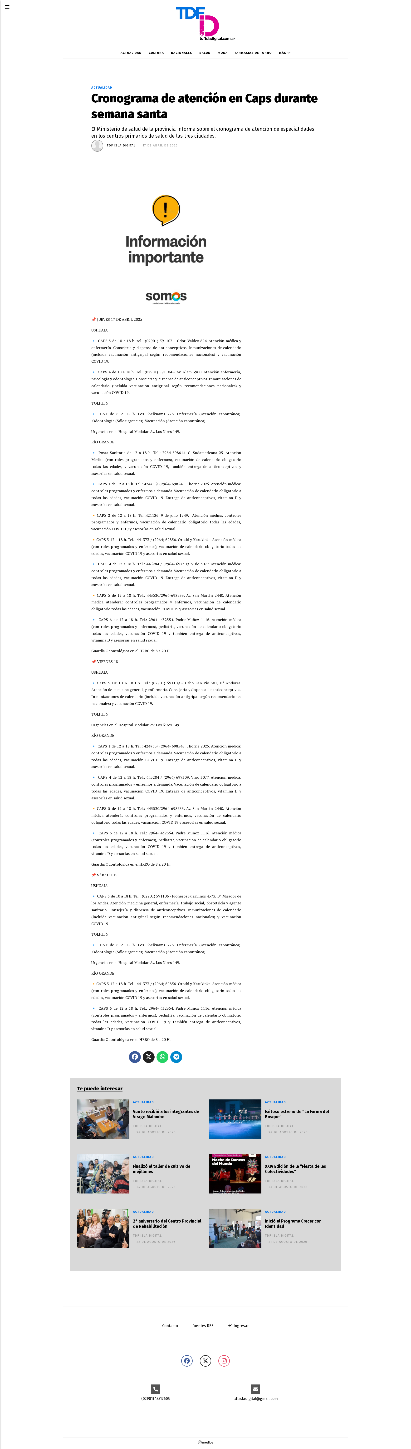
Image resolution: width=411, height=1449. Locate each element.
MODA (223, 53)
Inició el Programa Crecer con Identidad (293, 1224)
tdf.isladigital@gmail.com (255, 1398)
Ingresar (241, 1326)
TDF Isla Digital (121, 145)
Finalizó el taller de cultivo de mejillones (161, 1169)
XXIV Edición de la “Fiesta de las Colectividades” (295, 1169)
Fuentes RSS (203, 1326)
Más (283, 53)
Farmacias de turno (253, 53)
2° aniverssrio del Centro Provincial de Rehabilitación (167, 1224)
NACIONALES (181, 53)
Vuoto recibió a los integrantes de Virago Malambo (166, 1114)
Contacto (170, 1326)
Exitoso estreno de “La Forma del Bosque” (297, 1114)
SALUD (204, 53)
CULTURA (156, 53)
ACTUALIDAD (131, 53)
